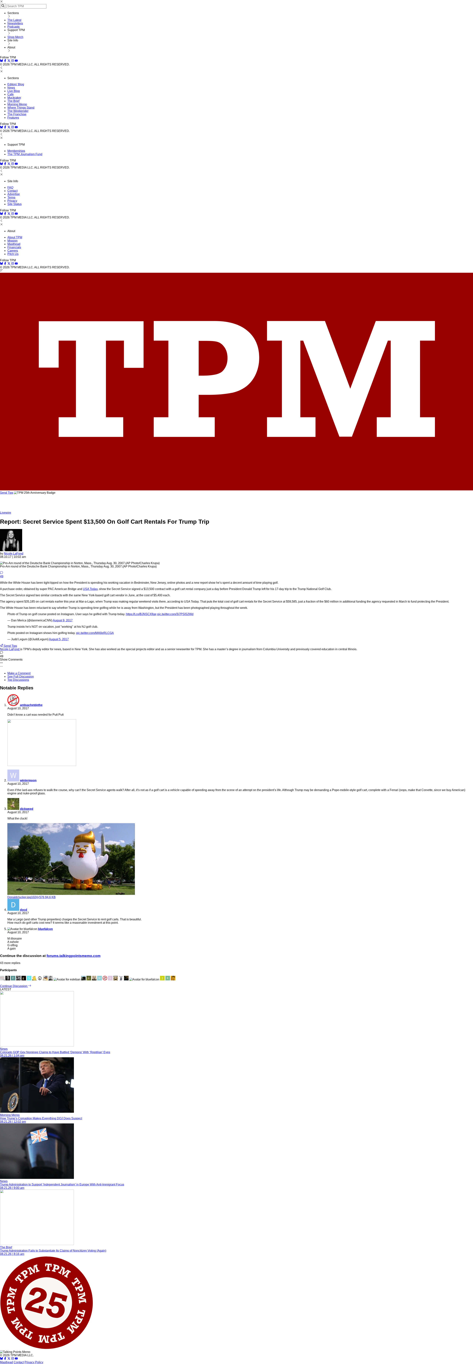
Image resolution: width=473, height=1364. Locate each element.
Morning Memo (17, 104)
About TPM (14, 237)
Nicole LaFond (13, 553)
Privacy (12, 200)
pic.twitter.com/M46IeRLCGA (95, 633)
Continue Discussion (14, 986)
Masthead (13, 244)
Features (13, 117)
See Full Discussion (20, 676)
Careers (12, 250)
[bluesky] (1, 61)
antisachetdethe (31, 705)
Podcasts (13, 26)
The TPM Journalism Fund (24, 154)
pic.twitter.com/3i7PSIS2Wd (175, 614)
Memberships (16, 150)
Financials (14, 247)
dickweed (26, 808)
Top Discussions (18, 679)
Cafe (10, 94)
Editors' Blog (15, 84)
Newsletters (15, 23)
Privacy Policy (34, 1362)
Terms (11, 197)
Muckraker (14, 97)
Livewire (5, 512)
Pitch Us (12, 254)
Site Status (14, 204)
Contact (12, 190)
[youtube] (16, 61)
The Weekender (17, 111)
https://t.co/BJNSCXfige (141, 614)
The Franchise (16, 114)
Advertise (13, 194)
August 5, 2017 (59, 639)
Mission (12, 240)
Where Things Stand (20, 107)
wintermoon (28, 780)
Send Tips (6, 492)
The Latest (14, 20)
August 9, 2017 (63, 620)
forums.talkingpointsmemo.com (74, 956)
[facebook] (5, 61)
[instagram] (12, 61)
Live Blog (13, 91)
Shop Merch (15, 37)
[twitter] (8, 1358)
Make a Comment (18, 673)
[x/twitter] (9, 61)
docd (23, 909)
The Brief (13, 101)
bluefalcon (45, 929)
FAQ (10, 187)
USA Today (90, 589)
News (11, 87)
